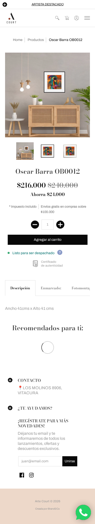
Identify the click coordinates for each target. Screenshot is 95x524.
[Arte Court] (11, 18)
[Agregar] (60, 225)
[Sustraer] (35, 225)
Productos (36, 40)
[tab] (20, 288)
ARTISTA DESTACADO (48, 4)
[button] (5, 4)
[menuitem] (57, 18)
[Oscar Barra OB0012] (47, 95)
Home (18, 40)
